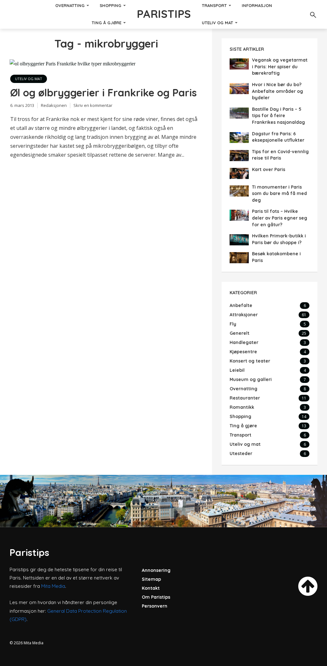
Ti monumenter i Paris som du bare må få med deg (279, 193)
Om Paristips (156, 597)
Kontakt (151, 588)
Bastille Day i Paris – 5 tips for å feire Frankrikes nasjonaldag (278, 115)
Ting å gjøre (106, 22)
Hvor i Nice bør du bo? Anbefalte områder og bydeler (277, 91)
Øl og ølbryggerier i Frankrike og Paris (103, 92)
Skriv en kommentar (92, 105)
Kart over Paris (268, 169)
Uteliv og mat (217, 22)
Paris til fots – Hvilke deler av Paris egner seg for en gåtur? (279, 217)
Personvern (154, 606)
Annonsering (156, 570)
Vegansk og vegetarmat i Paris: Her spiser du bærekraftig (280, 66)
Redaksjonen (54, 105)
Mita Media (53, 586)
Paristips (164, 14)
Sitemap (151, 579)
